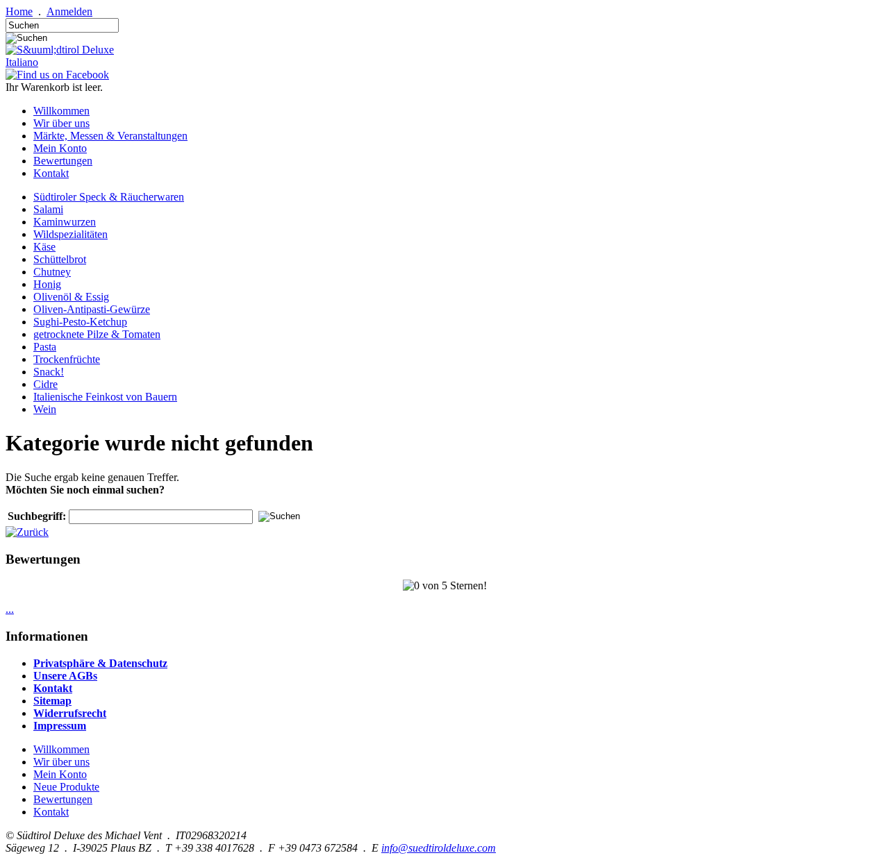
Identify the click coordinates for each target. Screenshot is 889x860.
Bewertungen (62, 161)
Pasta (44, 347)
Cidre (45, 384)
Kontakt (51, 173)
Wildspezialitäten (70, 234)
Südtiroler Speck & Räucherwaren (108, 197)
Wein (44, 409)
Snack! (48, 372)
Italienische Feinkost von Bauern (105, 397)
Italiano (22, 62)
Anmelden (69, 11)
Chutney (52, 272)
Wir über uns (61, 123)
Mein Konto (60, 148)
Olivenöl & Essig (71, 297)
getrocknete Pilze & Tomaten (96, 334)
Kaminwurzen (64, 222)
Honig (47, 284)
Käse (44, 247)
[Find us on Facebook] (57, 75)
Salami (48, 209)
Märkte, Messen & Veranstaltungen (110, 136)
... (10, 609)
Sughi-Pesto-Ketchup (80, 322)
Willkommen (61, 111)
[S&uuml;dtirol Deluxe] (60, 50)
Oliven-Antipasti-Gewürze (91, 309)
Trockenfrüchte (66, 359)
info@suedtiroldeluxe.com (438, 848)
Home (19, 11)
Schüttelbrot (59, 259)
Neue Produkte (66, 787)
